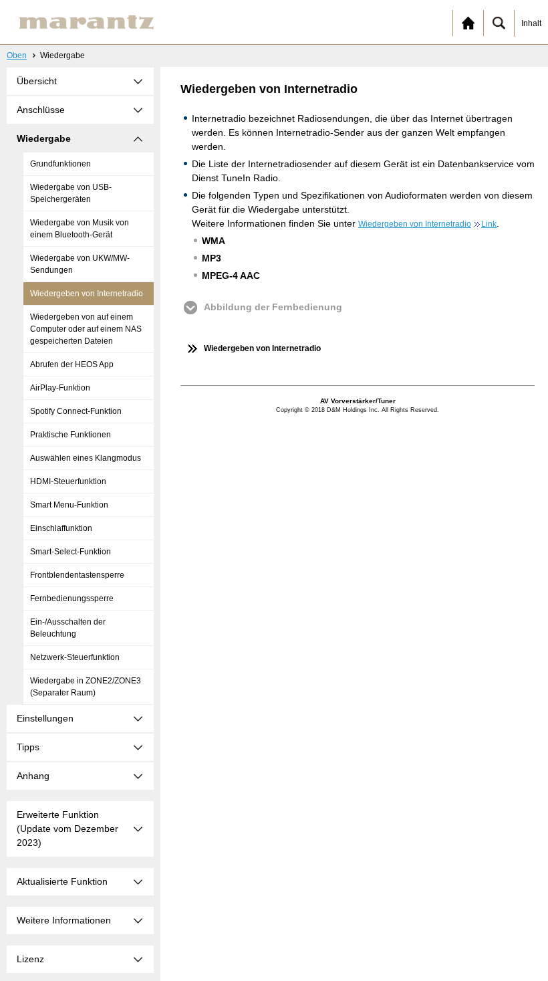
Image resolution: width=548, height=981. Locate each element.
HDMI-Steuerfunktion (68, 481)
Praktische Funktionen (70, 434)
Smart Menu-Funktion (69, 505)
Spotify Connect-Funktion (76, 411)
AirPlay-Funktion (60, 388)
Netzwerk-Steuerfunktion (75, 657)
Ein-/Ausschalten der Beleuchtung (68, 628)
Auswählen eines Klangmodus (85, 458)
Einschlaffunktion (61, 528)
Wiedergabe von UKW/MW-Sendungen (80, 264)
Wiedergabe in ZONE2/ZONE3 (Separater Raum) (85, 686)
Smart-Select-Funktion (70, 551)
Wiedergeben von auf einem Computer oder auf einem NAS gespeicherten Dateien (86, 329)
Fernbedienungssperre (72, 598)
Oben (17, 55)
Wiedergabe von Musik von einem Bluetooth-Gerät (79, 228)
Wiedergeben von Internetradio (86, 293)
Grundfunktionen (60, 164)
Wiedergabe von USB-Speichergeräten (71, 193)
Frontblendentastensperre (77, 575)
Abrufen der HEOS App (72, 364)
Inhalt (531, 23)
